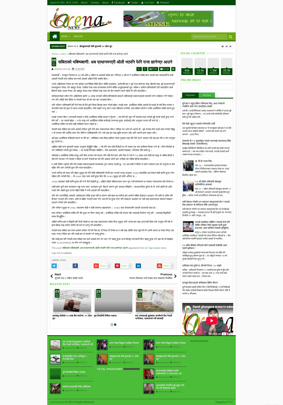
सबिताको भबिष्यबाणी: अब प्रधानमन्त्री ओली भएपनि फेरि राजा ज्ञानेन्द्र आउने (95, 247)
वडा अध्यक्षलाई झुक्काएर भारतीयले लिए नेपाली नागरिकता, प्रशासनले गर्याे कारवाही (153, 317)
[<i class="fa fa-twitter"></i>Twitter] (220, 2)
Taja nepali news (157, 247)
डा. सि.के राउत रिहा (203, 161)
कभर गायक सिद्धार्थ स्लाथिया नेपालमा (124, 342)
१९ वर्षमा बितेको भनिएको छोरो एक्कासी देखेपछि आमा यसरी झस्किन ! (204, 247)
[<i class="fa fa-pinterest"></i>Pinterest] (231, 2)
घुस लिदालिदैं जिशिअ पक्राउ (105, 315)
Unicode (78, 36)
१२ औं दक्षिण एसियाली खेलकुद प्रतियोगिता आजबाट (208, 183)
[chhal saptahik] (55, 36)
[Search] (230, 36)
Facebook (119, 2)
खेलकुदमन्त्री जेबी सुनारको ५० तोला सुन (124, 357)
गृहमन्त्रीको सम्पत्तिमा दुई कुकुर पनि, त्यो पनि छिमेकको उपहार (170, 386)
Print (154, 69)
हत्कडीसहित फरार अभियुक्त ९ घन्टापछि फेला (75, 357)
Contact (95, 2)
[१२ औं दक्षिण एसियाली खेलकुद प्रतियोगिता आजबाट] (188, 186)
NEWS (64, 36)
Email (166, 69)
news (63, 260)
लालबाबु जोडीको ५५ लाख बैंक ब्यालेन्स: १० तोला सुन (72, 317)
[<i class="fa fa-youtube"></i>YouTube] (226, 2)
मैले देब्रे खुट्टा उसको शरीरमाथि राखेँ (198, 123)
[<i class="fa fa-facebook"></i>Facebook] (215, 2)
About (105, 2)
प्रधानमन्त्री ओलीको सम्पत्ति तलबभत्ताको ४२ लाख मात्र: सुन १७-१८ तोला (169, 373)
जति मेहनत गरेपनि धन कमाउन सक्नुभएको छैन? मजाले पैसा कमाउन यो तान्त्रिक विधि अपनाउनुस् (206, 203)
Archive (207, 95)
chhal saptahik (57, 402)
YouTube (149, 2)
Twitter (134, 2)
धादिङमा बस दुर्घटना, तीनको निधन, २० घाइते (201, 265)
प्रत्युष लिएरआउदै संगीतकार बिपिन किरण (200, 282)
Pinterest (164, 2)
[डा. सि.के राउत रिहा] (188, 165)
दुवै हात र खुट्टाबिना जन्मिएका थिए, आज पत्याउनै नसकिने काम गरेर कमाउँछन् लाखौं (203, 105)
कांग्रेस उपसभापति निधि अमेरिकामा (77, 386)
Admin (84, 2)
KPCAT (229, 402)
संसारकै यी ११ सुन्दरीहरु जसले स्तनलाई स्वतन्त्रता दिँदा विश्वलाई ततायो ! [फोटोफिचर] (206, 142)
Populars (190, 95)
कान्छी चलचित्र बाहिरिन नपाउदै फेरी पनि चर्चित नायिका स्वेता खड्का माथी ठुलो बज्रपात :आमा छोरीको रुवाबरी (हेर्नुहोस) (212, 225)
